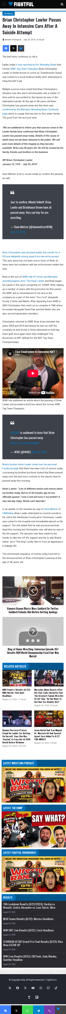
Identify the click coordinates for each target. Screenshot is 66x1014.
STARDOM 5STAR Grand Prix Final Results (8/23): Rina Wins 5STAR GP (33, 943)
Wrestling (8, 13)
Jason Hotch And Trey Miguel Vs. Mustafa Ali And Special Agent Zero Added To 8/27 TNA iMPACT (48, 734)
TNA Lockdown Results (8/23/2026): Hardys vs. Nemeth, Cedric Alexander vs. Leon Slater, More (29, 905)
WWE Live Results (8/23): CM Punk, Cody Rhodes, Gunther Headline (30, 958)
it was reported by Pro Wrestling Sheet (35, 64)
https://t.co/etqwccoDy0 (24, 442)
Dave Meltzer (51, 509)
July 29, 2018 (17, 232)
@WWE (15, 432)
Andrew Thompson (13, 40)
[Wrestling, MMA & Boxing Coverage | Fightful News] (21, 4)
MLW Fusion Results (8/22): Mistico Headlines (28, 919)
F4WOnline (7, 513)
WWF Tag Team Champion (24, 68)
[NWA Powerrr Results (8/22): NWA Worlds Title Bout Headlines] (17, 678)
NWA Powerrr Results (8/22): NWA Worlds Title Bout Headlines (16, 692)
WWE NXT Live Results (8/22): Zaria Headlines (28, 930)
